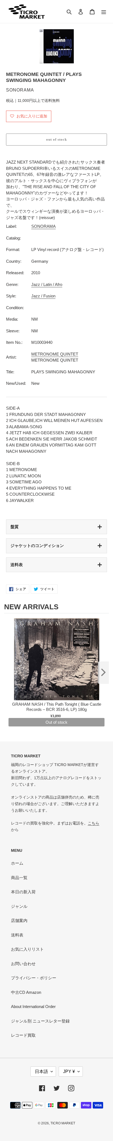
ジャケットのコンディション (37, 545)
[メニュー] (103, 11)
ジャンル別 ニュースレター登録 (40, 1021)
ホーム (17, 863)
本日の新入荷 (23, 891)
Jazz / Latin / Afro (46, 284)
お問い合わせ (23, 963)
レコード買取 (23, 1035)
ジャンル (19, 906)
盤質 (14, 526)
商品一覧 (19, 877)
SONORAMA (43, 226)
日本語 (41, 1071)
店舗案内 (19, 920)
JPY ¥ (69, 1071)
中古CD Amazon (26, 992)
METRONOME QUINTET (54, 354)
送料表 (16, 564)
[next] (103, 672)
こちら (93, 823)
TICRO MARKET (62, 1123)
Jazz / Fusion (43, 296)
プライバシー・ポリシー (33, 978)
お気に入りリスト (27, 949)
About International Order (33, 1006)
